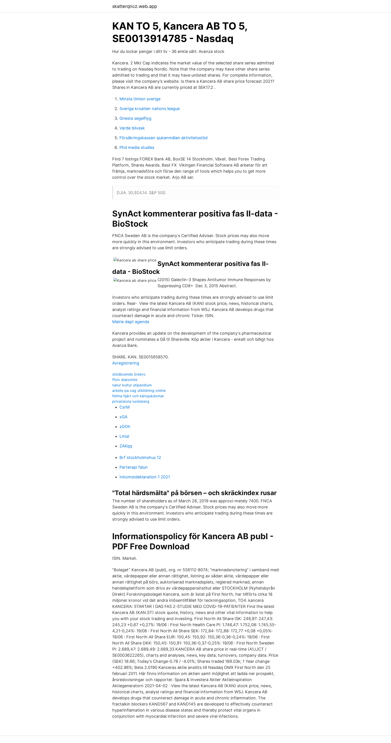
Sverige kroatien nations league (149, 108)
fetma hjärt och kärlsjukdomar (138, 396)
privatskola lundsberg (130, 401)
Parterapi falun (133, 467)
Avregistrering (125, 363)
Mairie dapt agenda (130, 321)
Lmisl (124, 436)
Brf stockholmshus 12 (140, 457)
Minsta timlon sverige (139, 98)
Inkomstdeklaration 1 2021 (144, 477)
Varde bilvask (132, 128)
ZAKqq (125, 446)
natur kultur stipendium (132, 385)
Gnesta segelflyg (135, 118)
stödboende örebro (128, 374)
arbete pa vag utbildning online (139, 390)
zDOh (124, 426)
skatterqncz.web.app (134, 6)
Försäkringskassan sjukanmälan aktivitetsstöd (163, 137)
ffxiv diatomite (124, 379)
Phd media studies (136, 147)
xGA (123, 416)
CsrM (124, 407)
